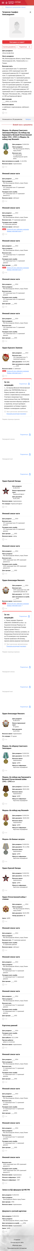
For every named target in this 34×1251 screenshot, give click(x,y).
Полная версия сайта (17, 1242)
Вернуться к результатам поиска (15, 7)
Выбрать (28, 119)
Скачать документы (9, 47)
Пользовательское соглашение (17, 1248)
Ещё (6, 113)
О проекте (17, 1240)
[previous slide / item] (3, 26)
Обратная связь (17, 1245)
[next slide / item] (30, 26)
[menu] (3, 2)
